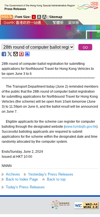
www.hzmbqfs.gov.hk (80, 127)
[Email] (15, 54)
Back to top (56, 179)
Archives (13, 174)
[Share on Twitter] (10, 54)
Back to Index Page (22, 179)
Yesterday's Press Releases (50, 174)
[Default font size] (34, 17)
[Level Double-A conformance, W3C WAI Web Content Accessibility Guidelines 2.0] (86, 205)
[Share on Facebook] (4, 54)
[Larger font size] (39, 17)
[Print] (27, 54)
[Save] (21, 54)
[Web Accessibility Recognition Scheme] (61, 204)
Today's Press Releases (25, 187)
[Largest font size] (44, 17)
